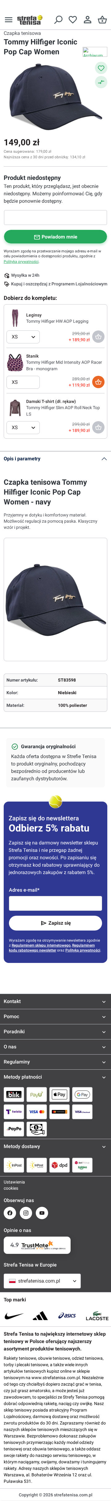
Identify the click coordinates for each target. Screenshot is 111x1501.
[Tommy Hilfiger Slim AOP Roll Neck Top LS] (15, 407)
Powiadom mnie (59, 237)
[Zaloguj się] (87, 20)
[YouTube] (42, 1213)
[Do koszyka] (98, 382)
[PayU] (37, 1094)
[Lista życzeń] (73, 20)
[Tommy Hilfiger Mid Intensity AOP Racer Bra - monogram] (15, 362)
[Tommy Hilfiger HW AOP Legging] (15, 317)
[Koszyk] (102, 20)
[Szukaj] (58, 20)
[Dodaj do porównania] (101, 82)
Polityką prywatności (21, 261)
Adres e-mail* (24, 890)
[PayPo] (14, 1129)
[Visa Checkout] (82, 1111)
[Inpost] (14, 1165)
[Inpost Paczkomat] (37, 1165)
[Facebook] (10, 1213)
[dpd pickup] (82, 1165)
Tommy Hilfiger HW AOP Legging (57, 321)
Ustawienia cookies (10, 1185)
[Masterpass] (59, 1111)
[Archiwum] (95, 52)
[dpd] (59, 1165)
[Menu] (9, 20)
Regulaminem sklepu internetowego (41, 945)
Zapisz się (59, 923)
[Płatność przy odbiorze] (37, 1129)
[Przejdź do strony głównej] (30, 20)
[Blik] (14, 1094)
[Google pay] (82, 1094)
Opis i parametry (22, 459)
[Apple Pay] (59, 1094)
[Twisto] (14, 1111)
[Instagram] (26, 1213)
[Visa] (37, 1111)
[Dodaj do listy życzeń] (101, 68)
